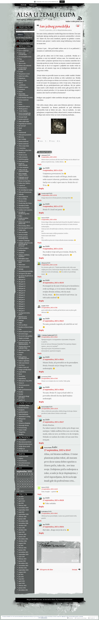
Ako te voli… (22, 63)
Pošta (20, 355)
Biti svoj (21, 137)
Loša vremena (23, 157)
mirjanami (44, 155)
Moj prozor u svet (24, 74)
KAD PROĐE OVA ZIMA (26, 97)
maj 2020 (21, 512)
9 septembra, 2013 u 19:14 (49, 219)
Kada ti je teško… (24, 76)
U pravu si (22, 185)
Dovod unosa (23, 460)
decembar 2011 (23, 590)
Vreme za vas (23, 155)
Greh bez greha (23, 159)
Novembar (22, 376)
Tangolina (22, 432)
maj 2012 (21, 579)
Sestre (21, 91)
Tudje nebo (22, 230)
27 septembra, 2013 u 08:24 (53, 359)
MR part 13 (22, 284)
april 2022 (22, 501)
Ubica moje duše (24, 146)
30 (18, 489)
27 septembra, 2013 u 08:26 (53, 390)
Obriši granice (23, 109)
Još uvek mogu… (24, 334)
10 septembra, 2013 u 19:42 (49, 337)
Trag (20, 59)
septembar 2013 (23, 554)
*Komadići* (22, 440)
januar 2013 (22, 561)
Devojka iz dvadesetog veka (24, 213)
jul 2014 (21, 545)
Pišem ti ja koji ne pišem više (24, 222)
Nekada (21, 194)
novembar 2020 (23, 507)
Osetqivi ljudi (23, 117)
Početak (23, 5)
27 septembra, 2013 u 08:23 (53, 321)
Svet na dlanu (23, 325)
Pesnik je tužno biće (25, 150)
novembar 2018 (23, 523)
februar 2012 (22, 585)
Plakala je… (22, 78)
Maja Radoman (23, 414)
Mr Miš (21, 387)
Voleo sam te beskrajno (23, 53)
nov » (22, 491)
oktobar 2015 (23, 530)
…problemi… (22, 85)
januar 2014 (22, 550)
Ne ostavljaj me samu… (26, 190)
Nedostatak (22, 132)
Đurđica (21, 434)
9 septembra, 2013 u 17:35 (53, 206)
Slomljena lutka (24, 205)
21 (78, 26)
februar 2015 (22, 534)
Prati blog (25, 27)
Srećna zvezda (23, 234)
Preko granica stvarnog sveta (23, 237)
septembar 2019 (23, 514)
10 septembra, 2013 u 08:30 (53, 283)
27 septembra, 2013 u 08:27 (53, 422)
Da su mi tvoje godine (25, 336)
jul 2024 (21, 496)
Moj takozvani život (25, 442)
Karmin (21, 352)
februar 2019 (22, 516)
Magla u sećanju (24, 338)
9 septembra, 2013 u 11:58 (49, 195)
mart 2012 (22, 583)
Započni (62, 1)
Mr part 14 (22, 282)
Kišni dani (22, 264)
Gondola (21, 252)
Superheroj (22, 378)
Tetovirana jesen (24, 267)
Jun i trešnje (22, 139)
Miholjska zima (24, 258)
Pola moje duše (23, 161)
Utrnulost (22, 89)
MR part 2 (22, 308)
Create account (23, 456)
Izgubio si (22, 400)
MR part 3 (22, 306)
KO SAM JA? (22, 126)
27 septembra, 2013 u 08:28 (53, 500)
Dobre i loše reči (24, 367)
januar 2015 (22, 536)
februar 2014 (22, 548)
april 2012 (22, 581)
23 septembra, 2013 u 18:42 (49, 513)
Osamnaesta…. (23, 188)
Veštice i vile (23, 80)
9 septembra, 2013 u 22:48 (49, 265)
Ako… (20, 130)
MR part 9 (22, 293)
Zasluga (21, 320)
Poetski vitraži (23, 451)
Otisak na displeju (24, 423)
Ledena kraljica (23, 248)
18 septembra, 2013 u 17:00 (49, 378)
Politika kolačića (44, 617)
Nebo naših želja (24, 121)
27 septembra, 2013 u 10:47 (57, 450)
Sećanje (21, 269)
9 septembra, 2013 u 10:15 (49, 157)
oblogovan (44, 263)
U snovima (22, 148)
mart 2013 (22, 556)
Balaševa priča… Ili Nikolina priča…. (24, 343)
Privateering (23, 427)
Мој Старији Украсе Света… (23, 174)
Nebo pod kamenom (25, 192)
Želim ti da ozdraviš (25, 65)
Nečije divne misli (24, 446)
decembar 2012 (23, 563)
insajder (43, 305)
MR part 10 (22, 290)
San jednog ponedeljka (26, 271)
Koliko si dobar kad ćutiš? (23, 219)
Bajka (20, 216)
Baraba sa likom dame (26, 327)
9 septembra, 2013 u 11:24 (53, 170)
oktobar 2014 (23, 541)
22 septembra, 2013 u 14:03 (49, 489)
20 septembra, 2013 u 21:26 (49, 408)
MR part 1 (22, 310)
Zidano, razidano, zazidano (24, 255)
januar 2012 (22, 588)
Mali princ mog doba (25, 381)
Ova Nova (22, 365)
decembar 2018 (23, 521)
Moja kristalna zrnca (25, 444)
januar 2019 (22, 519)
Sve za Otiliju (23, 199)
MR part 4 (22, 304)
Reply (39, 164)
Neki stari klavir (24, 363)
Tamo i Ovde (23, 430)
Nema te (21, 383)
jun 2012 (21, 576)
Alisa (44, 168)
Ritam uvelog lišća (24, 181)
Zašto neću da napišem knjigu (24, 170)
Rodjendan (22, 250)
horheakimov (44, 511)
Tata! (20, 128)
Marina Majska (45, 406)
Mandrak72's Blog (24, 416)
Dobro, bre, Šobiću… (25, 183)
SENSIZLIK (22, 48)
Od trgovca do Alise (25, 273)
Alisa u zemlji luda (46, 15)
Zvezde (21, 394)
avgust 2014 (22, 543)
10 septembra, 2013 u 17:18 (49, 307)
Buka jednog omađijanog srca (24, 357)
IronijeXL (22, 410)
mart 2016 (22, 528)
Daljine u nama (23, 87)
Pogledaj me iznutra (25, 123)
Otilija (21, 421)
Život (20, 374)
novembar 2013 (23, 552)
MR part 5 (22, 302)
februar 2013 (22, 559)
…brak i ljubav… (23, 111)
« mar (18, 491)
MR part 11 (22, 288)
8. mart (21, 71)
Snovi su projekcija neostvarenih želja (25, 114)
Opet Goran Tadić (24, 350)
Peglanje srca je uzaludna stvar (23, 178)
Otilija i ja (22, 448)
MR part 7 (22, 297)
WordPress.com (24, 465)
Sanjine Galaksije (24, 240)
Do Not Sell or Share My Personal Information (57, 599)
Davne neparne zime (25, 331)
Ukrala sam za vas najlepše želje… (24, 347)
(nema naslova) (23, 51)
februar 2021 (22, 505)
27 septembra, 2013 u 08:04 (53, 527)
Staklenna (33, 5)
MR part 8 (22, 295)
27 (27, 486)
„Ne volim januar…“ (25, 340)
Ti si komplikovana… (25, 57)
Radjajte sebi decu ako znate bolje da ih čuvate (26, 244)
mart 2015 (22, 532)
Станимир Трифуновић (47, 335)
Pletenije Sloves (24, 425)
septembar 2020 (24, 510)
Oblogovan (22, 419)
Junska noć (22, 152)
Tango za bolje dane (25, 369)
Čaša (20, 329)
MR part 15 (22, 279)
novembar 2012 (23, 565)
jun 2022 (21, 499)
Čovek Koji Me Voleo (25, 203)
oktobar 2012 (23, 568)
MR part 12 (22, 286)
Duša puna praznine (25, 135)
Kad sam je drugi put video (24, 397)
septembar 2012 (24, 570)
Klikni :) (20, 34)
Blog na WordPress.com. (34, 599)
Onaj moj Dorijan (24, 208)
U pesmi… (22, 61)
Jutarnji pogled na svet (26, 228)
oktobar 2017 (23, 525)
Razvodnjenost (23, 196)
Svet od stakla (23, 232)
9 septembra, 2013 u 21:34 (53, 249)
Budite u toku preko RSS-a (75, 21)
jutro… (21, 102)
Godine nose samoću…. (26, 210)
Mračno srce (22, 201)
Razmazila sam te (24, 106)
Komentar (75, 560)
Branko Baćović (24, 407)
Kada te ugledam (24, 361)
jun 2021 (21, 503)
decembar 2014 (23, 539)
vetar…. (21, 104)
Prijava (21, 458)
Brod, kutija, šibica (24, 226)
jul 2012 (21, 574)
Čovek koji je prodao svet (23, 68)
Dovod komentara (24, 463)
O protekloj (22, 372)
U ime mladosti (23, 167)
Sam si (21, 83)
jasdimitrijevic (23, 412)
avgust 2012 (22, 572)
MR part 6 (22, 299)
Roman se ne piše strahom (23, 317)
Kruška (21, 392)
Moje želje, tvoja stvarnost (23, 94)
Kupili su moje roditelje (23, 164)
